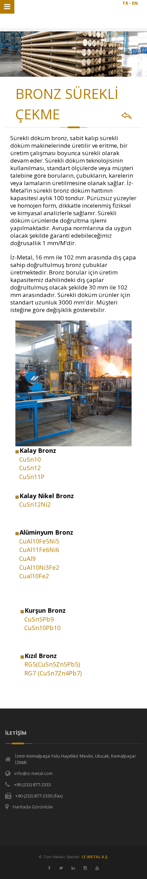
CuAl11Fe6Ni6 (39, 550)
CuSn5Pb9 (39, 619)
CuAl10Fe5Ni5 (39, 541)
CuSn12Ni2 (35, 504)
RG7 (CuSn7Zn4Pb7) (53, 673)
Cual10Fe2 (34, 576)
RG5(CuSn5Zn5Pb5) (52, 664)
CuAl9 (27, 558)
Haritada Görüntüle (33, 807)
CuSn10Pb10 (42, 628)
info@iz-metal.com (33, 773)
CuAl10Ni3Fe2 (39, 567)
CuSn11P (31, 477)
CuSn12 (30, 468)
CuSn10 (30, 459)
